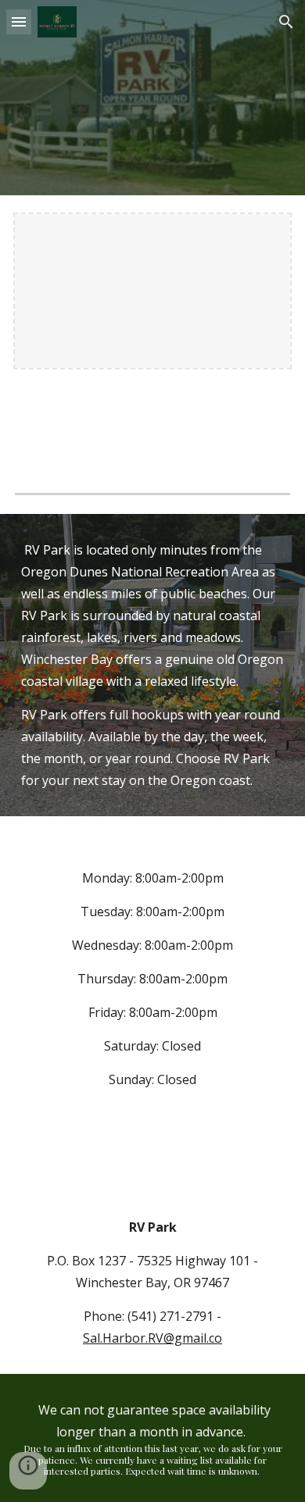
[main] (152, 665)
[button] (19, 21)
